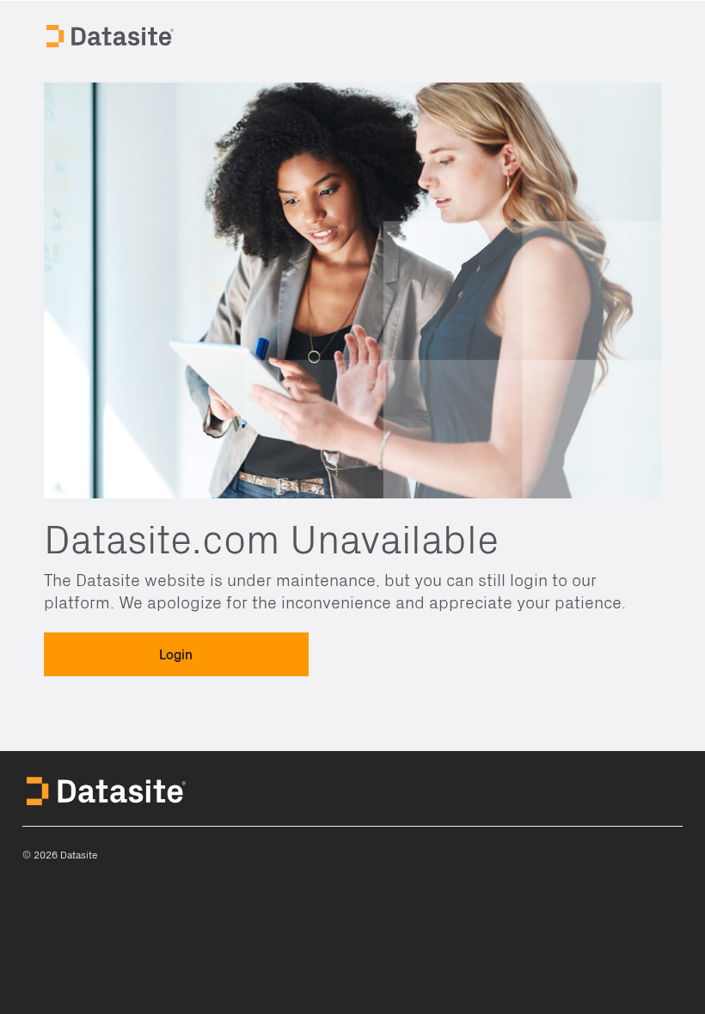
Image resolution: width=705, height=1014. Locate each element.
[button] (176, 654)
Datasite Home (112, 34)
